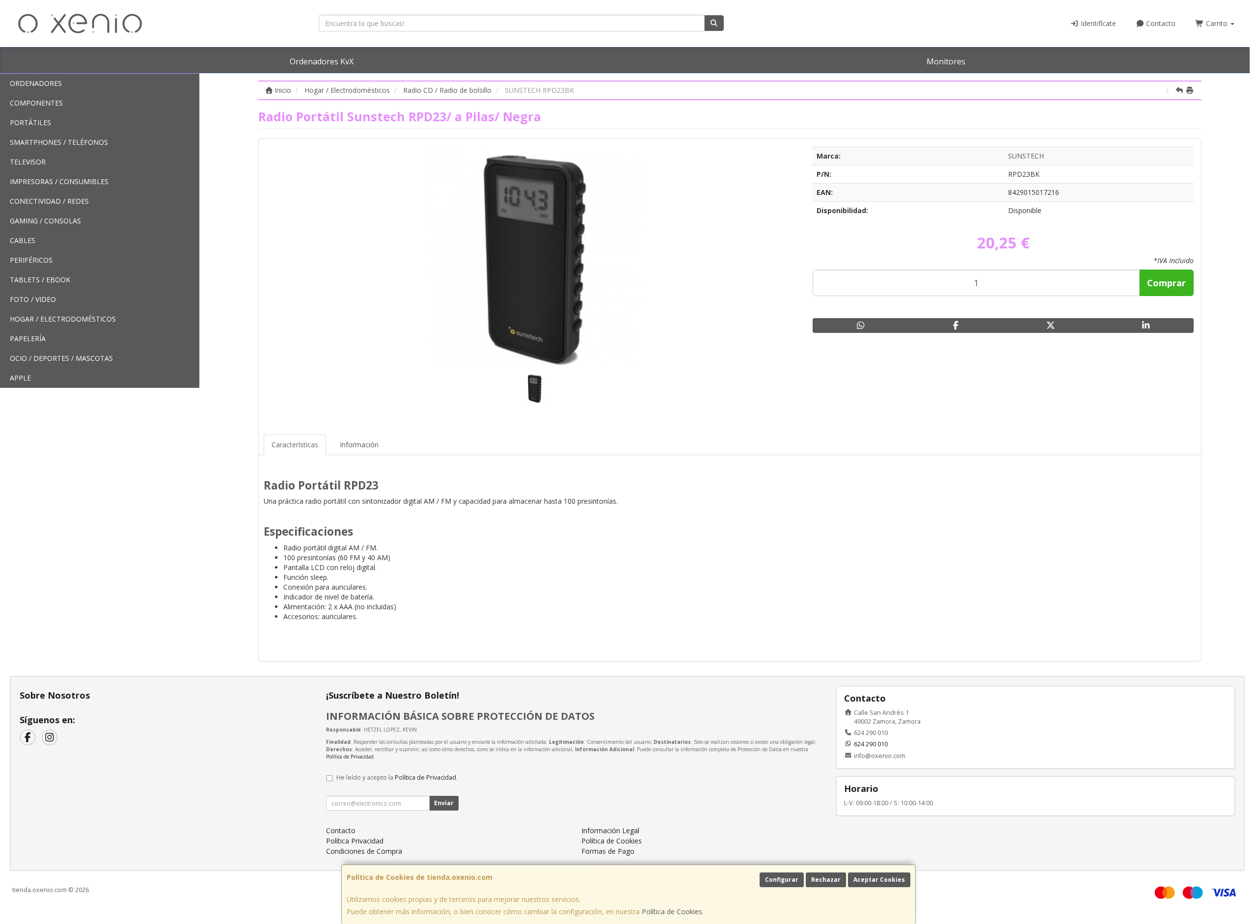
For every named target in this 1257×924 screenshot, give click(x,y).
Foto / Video (33, 299)
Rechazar (826, 879)
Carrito (1217, 23)
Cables (22, 240)
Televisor (28, 161)
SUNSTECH (1026, 156)
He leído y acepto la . (397, 777)
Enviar (444, 803)
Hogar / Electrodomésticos (63, 319)
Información (359, 444)
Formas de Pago (607, 851)
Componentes (36, 103)
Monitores (946, 61)
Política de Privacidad (350, 756)
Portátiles (30, 122)
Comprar (1166, 283)
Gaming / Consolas (45, 220)
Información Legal (610, 830)
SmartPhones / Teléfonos (59, 142)
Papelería (28, 338)
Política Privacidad (354, 840)
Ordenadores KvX (322, 61)
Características (295, 444)
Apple (20, 377)
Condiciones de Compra (364, 851)
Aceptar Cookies (879, 879)
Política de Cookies (672, 911)
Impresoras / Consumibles (59, 181)
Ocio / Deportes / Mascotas (61, 358)
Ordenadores (36, 83)
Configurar (781, 879)
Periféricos (31, 260)
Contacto (1159, 23)
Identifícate (1097, 23)
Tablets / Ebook (40, 279)
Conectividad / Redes (49, 201)
